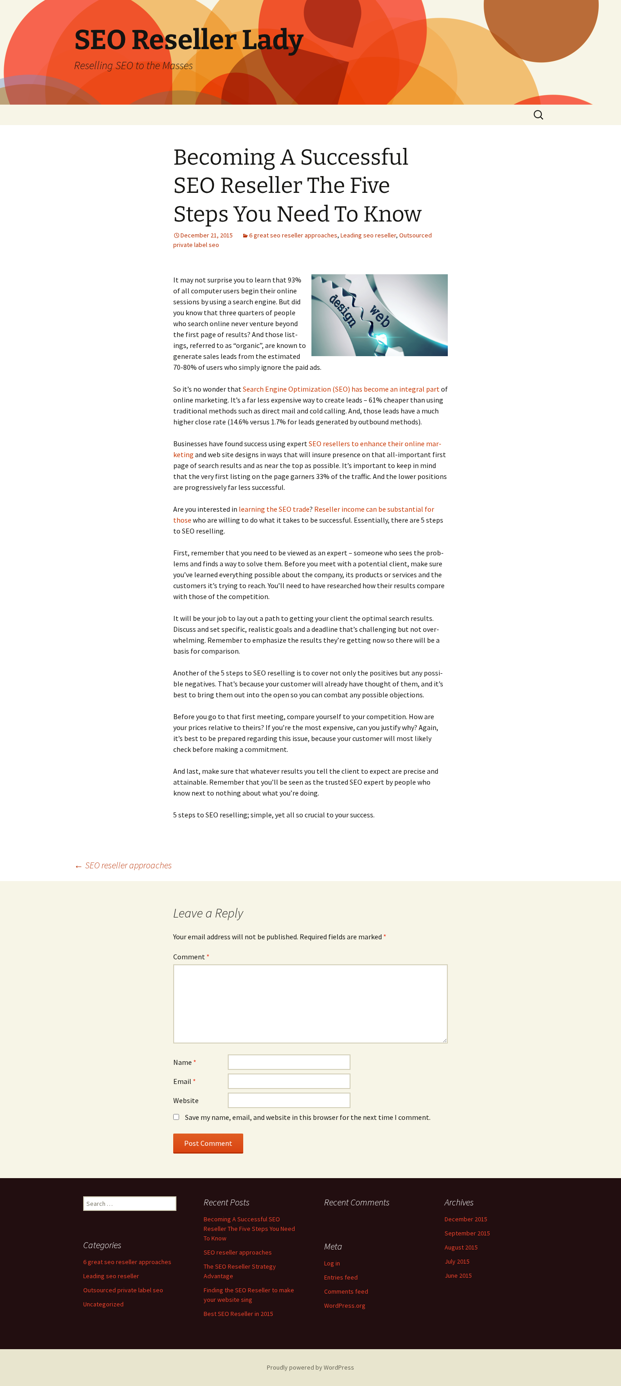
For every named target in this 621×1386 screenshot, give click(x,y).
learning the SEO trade (274, 509)
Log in (332, 1263)
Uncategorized (103, 1304)
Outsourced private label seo (123, 1290)
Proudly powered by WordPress (310, 1367)
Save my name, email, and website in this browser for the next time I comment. (308, 1117)
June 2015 (458, 1275)
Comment (191, 956)
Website (186, 1100)
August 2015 (461, 1247)
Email (184, 1081)
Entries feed (341, 1277)
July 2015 (457, 1261)
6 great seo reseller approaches (293, 235)
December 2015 (466, 1219)
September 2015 (467, 1233)
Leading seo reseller (368, 235)
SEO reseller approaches (123, 865)
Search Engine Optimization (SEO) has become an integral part (341, 388)
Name (184, 1062)
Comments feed (346, 1291)
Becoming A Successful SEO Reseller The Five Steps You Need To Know (249, 1228)
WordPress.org (345, 1305)
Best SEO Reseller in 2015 (238, 1314)
